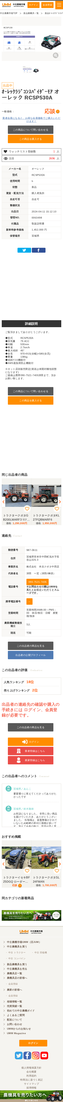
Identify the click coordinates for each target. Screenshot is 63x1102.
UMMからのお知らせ (19, 1028)
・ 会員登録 (11, 984)
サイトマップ (31, 1083)
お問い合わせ (14, 1024)
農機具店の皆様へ (17, 977)
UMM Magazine (16, 1033)
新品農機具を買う (17, 964)
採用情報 (31, 1087)
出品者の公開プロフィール (30, 655)
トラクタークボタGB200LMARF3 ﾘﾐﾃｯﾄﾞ (15, 517)
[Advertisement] (31, 285)
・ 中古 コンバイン (15, 958)
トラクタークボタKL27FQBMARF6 (46, 517)
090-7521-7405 (38, 582)
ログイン (33, 4)
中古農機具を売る (17, 968)
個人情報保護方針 (31, 1067)
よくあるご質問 (16, 1015)
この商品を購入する (30, 139)
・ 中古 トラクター (15, 952)
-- (29, 601)
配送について (14, 1019)
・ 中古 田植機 (39, 952)
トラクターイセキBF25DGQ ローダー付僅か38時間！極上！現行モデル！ (16, 879)
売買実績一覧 (14, 1006)
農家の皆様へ (14, 989)
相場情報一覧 (14, 1001)
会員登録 (47, 4)
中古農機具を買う (17, 946)
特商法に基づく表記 (31, 1079)
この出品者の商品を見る (31, 645)
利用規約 (31, 1075)
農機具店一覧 (14, 973)
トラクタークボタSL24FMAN (46, 879)
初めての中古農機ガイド (21, 1010)
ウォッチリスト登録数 (22, 151)
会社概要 (31, 1071)
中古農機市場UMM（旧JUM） (24, 942)
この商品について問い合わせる (30, 129)
